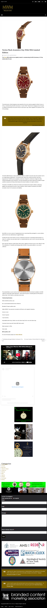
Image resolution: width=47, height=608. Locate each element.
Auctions (3, 465)
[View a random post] (45, 15)
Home (2, 606)
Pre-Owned (3, 478)
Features (3, 471)
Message (4, 513)
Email (3, 506)
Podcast (3, 476)
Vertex (5, 57)
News (2, 473)
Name (3, 500)
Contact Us (3, 470)
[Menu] (2, 15)
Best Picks (3, 467)
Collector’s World (4, 468)
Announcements (4, 464)
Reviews (3, 479)
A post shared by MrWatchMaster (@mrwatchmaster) (17, 402)
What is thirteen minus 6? (8, 529)
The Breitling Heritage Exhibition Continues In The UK (12, 340)
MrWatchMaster (13, 55)
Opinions (3, 475)
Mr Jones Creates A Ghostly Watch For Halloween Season (34, 340)
